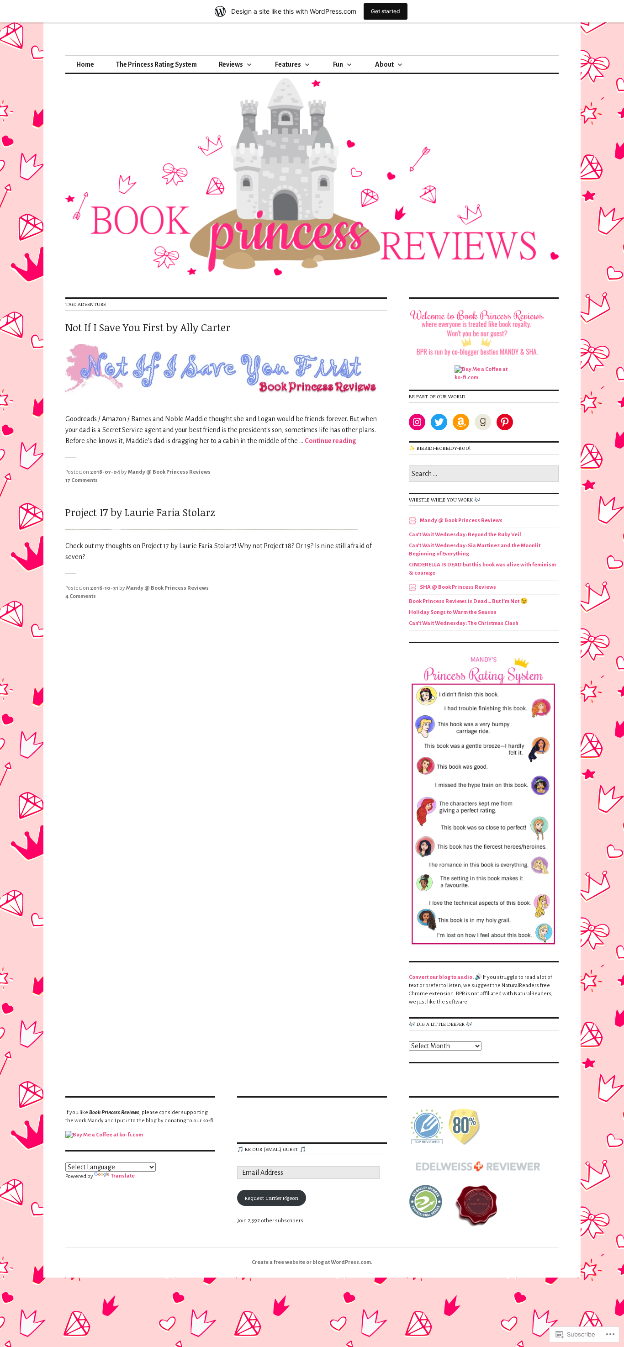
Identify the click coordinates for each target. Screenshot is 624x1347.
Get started (385, 11)
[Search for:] (484, 474)
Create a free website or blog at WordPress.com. (312, 1262)
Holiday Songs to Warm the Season (453, 612)
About (384, 64)
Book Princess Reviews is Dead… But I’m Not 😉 (468, 601)
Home (85, 64)
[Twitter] (439, 422)
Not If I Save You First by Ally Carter (147, 327)
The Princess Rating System (156, 64)
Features (288, 64)
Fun (338, 64)
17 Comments (81, 480)
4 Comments (80, 596)
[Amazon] (461, 422)
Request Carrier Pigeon (271, 1197)
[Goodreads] (483, 422)
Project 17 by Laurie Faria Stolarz (140, 512)
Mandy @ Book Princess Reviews (169, 472)
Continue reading (330, 440)
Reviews (231, 64)
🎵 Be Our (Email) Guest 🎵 (271, 1149)
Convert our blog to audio (440, 977)
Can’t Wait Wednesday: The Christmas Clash (463, 623)
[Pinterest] (505, 422)
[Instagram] (417, 422)
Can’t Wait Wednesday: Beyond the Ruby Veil (465, 535)
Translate (123, 1176)
